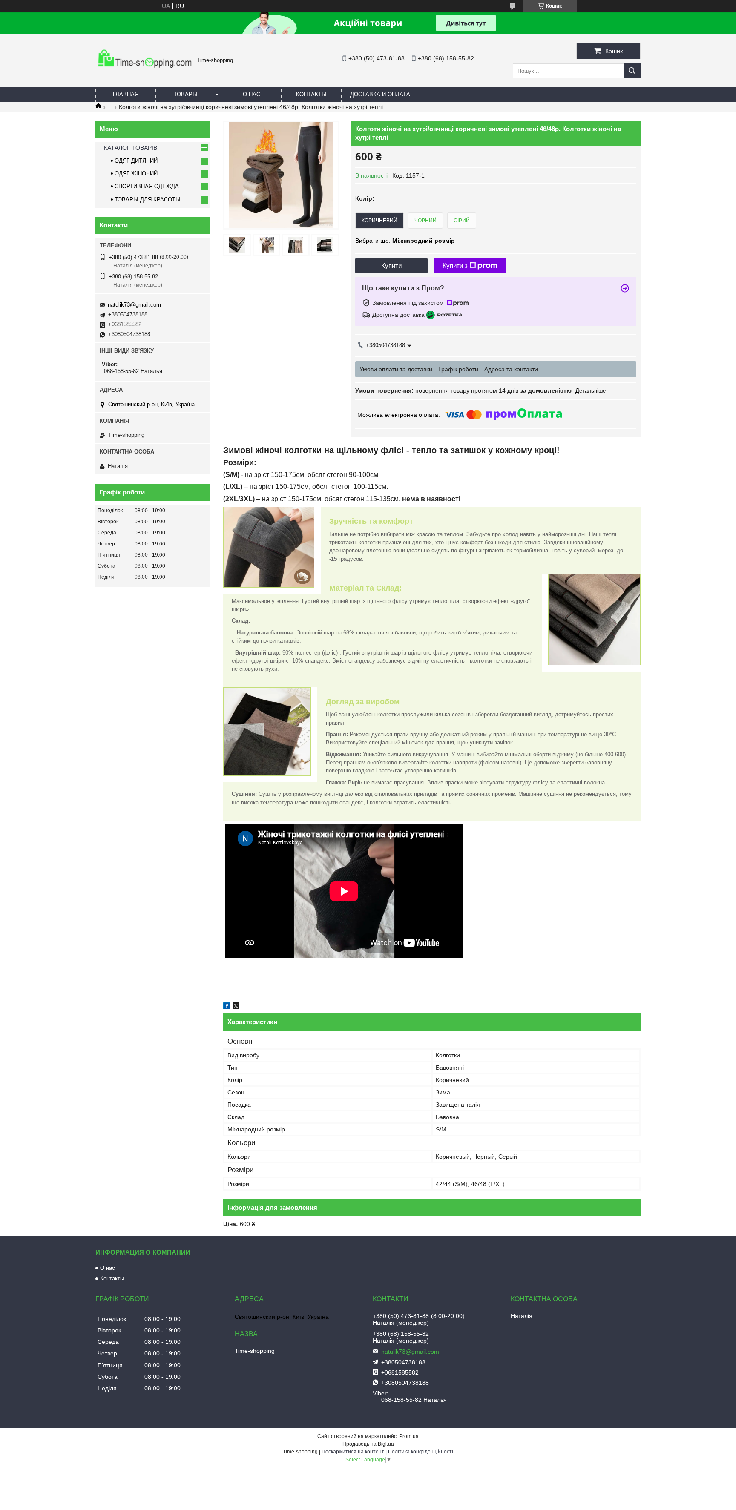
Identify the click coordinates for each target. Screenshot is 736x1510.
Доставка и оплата (380, 94)
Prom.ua (409, 1436)
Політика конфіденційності (420, 1452)
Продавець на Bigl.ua (368, 1444)
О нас (251, 94)
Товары (186, 94)
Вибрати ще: (405, 240)
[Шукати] (632, 70)
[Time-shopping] (144, 70)
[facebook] (226, 1007)
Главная (125, 94)
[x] (236, 1007)
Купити (391, 265)
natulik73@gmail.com (134, 304)
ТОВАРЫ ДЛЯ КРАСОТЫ (148, 199)
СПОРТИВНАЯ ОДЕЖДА (147, 186)
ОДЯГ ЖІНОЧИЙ (136, 173)
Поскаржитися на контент (353, 1452)
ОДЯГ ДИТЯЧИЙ (136, 161)
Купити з (455, 265)
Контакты (311, 94)
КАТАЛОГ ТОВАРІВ (130, 147)
